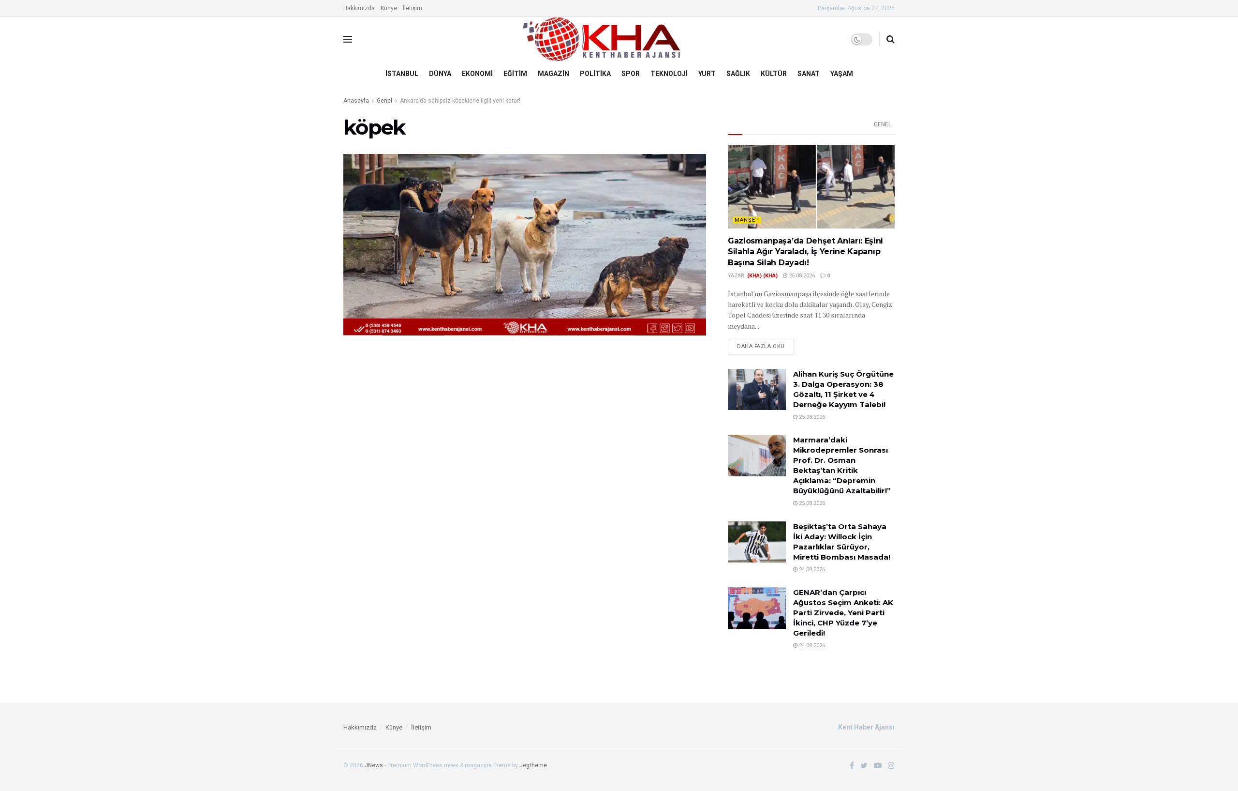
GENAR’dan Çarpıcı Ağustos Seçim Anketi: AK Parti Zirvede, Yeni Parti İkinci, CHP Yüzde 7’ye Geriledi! (843, 613)
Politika (595, 73)
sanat (808, 73)
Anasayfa (356, 100)
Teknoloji (669, 73)
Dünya (440, 73)
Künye (389, 8)
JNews (374, 765)
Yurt (707, 73)
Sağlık (738, 73)
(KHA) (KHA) (762, 276)
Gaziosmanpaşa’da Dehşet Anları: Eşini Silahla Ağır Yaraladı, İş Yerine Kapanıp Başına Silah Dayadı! (805, 251)
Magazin (553, 73)
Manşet (747, 220)
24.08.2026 (811, 569)
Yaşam (841, 73)
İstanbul (401, 73)
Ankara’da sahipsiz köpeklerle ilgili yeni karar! (460, 100)
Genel (384, 100)
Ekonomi (477, 73)
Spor (630, 73)
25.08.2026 (801, 276)
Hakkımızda (359, 8)
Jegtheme (533, 765)
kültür (774, 73)
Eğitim (515, 73)
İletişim (412, 8)
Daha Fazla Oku (761, 346)
